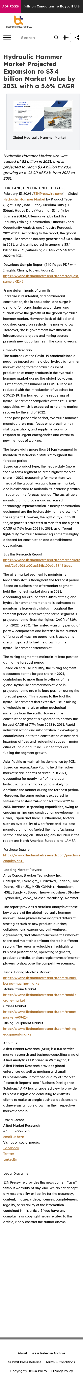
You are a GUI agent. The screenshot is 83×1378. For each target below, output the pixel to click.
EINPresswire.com (48, 194)
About (22, 1353)
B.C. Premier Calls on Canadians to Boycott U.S (41, 6)
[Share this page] (77, 37)
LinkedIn (10, 1159)
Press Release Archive (48, 1353)
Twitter (8, 1154)
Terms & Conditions (60, 1362)
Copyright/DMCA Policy (28, 1371)
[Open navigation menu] (7, 37)
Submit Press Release (25, 1362)
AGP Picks (10, 6)
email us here (13, 1137)
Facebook (11, 1148)
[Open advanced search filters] (66, 37)
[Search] (56, 37)
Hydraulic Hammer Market (24, 199)
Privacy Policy (62, 1371)
